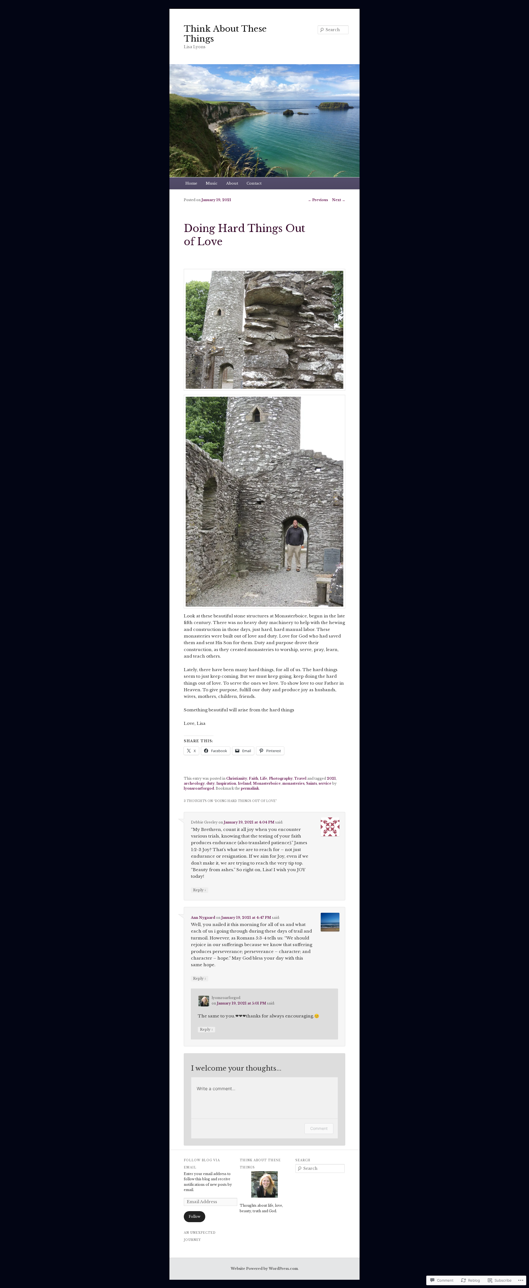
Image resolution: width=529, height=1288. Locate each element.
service (325, 783)
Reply (199, 890)
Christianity (236, 778)
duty (210, 783)
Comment (319, 1128)
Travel (300, 778)
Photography (281, 778)
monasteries (293, 783)
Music (211, 183)
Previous (318, 200)
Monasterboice (267, 783)
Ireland (244, 783)
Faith (253, 778)
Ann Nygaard (203, 918)
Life (263, 778)
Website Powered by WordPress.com (264, 1269)
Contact (254, 183)
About (232, 183)
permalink (250, 788)
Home (191, 183)
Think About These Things (225, 34)
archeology (194, 783)
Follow (194, 1216)
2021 (331, 778)
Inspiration (226, 783)
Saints (311, 783)
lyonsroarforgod (199, 788)
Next (338, 200)
